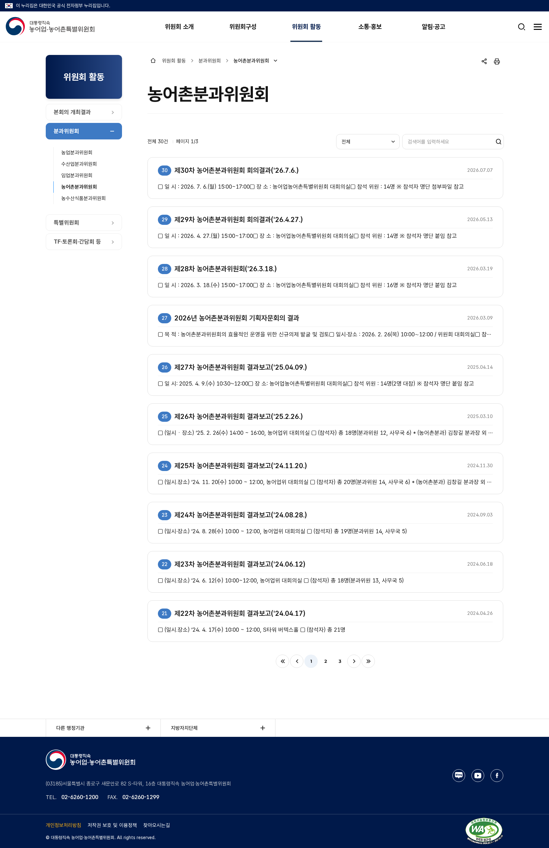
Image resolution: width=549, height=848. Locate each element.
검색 (496, 141)
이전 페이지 (296, 661)
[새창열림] (483, 831)
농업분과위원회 (76, 153)
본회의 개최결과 (72, 112)
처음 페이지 (282, 661)
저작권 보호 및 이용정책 (112, 825)
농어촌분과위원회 (79, 187)
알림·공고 (433, 26)
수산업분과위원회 (79, 164)
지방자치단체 (184, 728)
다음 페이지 (354, 661)
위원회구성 (242, 26)
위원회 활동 (306, 26)
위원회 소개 (179, 26)
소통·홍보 (370, 26)
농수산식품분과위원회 (83, 198)
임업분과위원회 (76, 175)
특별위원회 (66, 222)
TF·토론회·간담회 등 (77, 241)
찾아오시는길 (156, 825)
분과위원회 (66, 131)
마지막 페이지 (368, 661)
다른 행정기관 (70, 728)
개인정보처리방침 (63, 825)
